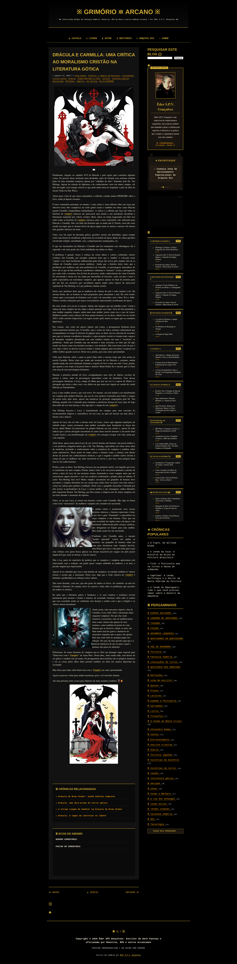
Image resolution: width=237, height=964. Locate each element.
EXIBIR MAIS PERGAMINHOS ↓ (165, 831)
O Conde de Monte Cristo (165, 721)
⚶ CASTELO (75, 38)
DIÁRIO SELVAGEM (160, 613)
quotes (154, 685)
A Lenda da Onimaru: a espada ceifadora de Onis (166, 320)
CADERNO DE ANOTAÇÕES (163, 618)
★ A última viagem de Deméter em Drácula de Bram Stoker (89, 809)
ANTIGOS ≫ (132, 892)
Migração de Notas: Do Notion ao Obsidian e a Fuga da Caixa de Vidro (167, 508)
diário (154, 750)
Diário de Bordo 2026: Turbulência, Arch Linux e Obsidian (167, 499)
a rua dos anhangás (162, 799)
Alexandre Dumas (160, 729)
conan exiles (158, 804)
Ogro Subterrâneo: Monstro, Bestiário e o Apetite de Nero (165, 399)
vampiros (80, 81)
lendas (154, 773)
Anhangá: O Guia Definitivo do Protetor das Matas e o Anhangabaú (167, 286)
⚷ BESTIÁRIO (124, 38)
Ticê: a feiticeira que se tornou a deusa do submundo (164, 566)
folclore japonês (161, 755)
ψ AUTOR (106, 38)
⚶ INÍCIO (92, 892)
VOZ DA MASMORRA (106, 81)
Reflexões (69, 81)
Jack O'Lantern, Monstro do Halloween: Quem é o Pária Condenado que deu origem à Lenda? (165, 409)
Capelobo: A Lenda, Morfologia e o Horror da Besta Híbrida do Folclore (164, 578)
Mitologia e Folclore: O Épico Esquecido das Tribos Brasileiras (166, 248)
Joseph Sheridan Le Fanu (88, 79)
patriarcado (58, 81)
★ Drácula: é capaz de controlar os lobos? (81, 816)
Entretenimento (159, 739)
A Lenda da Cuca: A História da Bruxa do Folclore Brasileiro (161, 555)
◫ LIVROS (91, 38)
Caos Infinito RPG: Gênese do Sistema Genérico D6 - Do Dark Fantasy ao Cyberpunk (166, 446)
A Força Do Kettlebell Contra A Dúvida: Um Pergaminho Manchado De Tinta (168, 372)
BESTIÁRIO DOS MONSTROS (164, 667)
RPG (152, 819)
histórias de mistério (163, 760)
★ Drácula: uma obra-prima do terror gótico (82, 803)
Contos (154, 734)
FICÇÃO (154, 628)
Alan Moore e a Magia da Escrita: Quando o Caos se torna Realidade (167, 356)
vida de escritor (161, 680)
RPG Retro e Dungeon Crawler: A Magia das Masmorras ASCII (167, 430)
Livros (154, 711)
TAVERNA (154, 623)
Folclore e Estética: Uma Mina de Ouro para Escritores (167, 517)
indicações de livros (163, 662)
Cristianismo (128, 76)
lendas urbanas (159, 809)
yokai (153, 788)
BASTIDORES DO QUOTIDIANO (165, 638)
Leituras (106, 79)
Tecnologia (156, 824)
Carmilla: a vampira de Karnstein (104, 76)
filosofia (156, 716)
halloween (156, 706)
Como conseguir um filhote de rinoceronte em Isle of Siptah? (166, 471)
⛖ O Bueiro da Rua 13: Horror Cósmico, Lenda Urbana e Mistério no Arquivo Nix (165, 175)
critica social (59, 79)
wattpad (154, 783)
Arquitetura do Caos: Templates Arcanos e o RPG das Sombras (166, 437)
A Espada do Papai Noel (163, 334)
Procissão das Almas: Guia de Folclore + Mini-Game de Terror (166, 266)
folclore (155, 652)
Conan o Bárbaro (160, 794)
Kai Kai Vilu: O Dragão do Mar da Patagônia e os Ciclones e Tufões (167, 392)
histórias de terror (163, 768)
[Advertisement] (165, 211)
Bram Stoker (80, 76)
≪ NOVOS (54, 892)
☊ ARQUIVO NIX (145, 38)
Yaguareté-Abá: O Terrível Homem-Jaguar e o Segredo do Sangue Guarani (168, 257)
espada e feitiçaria (163, 701)
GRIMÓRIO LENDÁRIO (161, 633)
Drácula (71, 79)
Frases (154, 690)
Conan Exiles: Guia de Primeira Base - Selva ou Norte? (166, 479)
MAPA (178, 241)
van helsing (91, 81)
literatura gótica (120, 79)
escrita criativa (161, 745)
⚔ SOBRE (164, 38)
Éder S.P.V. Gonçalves (130, 955)
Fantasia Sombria (161, 657)
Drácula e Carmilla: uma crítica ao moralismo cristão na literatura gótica (94, 62)
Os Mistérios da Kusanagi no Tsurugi (165, 327)
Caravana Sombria (161, 814)
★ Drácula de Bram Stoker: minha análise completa (85, 796)
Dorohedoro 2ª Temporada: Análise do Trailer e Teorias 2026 (167, 464)
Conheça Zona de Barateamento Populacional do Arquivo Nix (166, 363)
